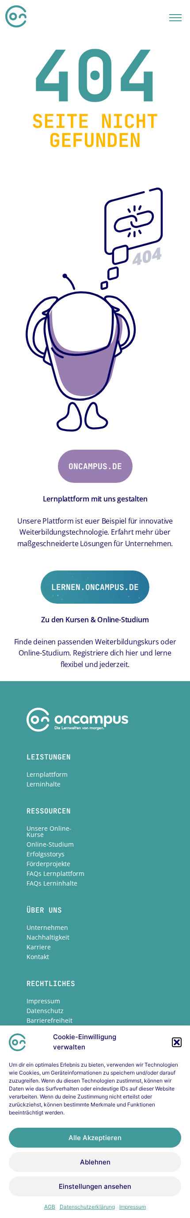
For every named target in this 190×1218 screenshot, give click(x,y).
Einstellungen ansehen (95, 1186)
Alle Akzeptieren (95, 1137)
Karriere (39, 947)
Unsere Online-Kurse (49, 831)
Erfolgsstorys (46, 854)
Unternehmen (47, 927)
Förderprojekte (48, 864)
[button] (176, 1042)
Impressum (132, 1206)
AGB (49, 1206)
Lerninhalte (44, 784)
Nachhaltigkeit (48, 937)
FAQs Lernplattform (55, 873)
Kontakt (38, 956)
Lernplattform (47, 774)
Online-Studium (50, 844)
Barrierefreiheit (49, 1020)
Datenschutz (45, 1010)
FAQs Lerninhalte (52, 883)
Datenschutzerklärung (87, 1206)
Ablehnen (95, 1162)
